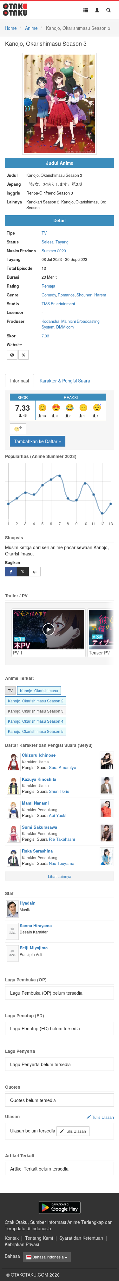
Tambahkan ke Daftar (36, 441)
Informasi (19, 380)
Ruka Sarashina (37, 851)
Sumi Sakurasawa (39, 827)
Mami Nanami (35, 803)
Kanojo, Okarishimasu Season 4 (35, 721)
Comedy (49, 295)
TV (44, 233)
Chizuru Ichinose (39, 755)
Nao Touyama (61, 863)
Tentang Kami (39, 1238)
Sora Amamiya (62, 767)
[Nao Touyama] (107, 856)
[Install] (60, 1207)
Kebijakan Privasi (22, 1244)
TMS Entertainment (58, 304)
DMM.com (65, 327)
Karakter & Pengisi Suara (65, 380)
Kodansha (50, 321)
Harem (100, 295)
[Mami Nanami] (14, 809)
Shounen (84, 295)
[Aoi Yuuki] (107, 808)
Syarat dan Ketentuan (81, 1238)
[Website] (12, 355)
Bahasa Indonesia (48, 1256)
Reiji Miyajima (34, 948)
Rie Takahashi (62, 839)
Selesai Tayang (55, 242)
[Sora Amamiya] (107, 760)
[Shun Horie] (107, 784)
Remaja (48, 286)
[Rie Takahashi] (107, 832)
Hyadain (28, 903)
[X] (23, 355)
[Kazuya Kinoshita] (14, 785)
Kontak (12, 1238)
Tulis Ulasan (75, 1131)
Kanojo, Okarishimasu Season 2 (35, 700)
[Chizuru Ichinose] (14, 761)
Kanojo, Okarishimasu (39, 690)
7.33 (45, 336)
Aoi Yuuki (57, 815)
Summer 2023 (54, 251)
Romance (66, 295)
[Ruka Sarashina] (14, 857)
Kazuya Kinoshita (39, 779)
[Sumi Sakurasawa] (14, 833)
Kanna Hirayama (36, 925)
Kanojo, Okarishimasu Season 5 (35, 731)
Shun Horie (59, 791)
